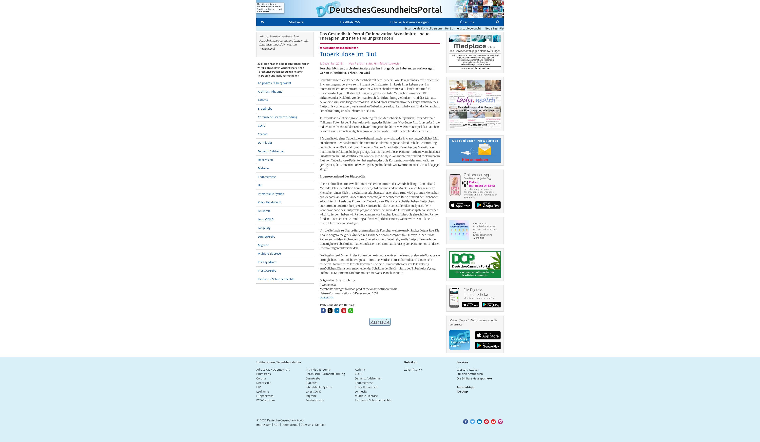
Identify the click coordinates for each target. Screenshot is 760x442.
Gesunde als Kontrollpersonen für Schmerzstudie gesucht (430, 28)
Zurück (380, 321)
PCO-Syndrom (267, 262)
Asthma (263, 100)
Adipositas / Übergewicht (274, 83)
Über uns (467, 22)
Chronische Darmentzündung (277, 117)
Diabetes (264, 168)
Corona (262, 134)
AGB (276, 425)
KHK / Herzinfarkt (269, 202)
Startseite (296, 22)
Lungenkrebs (266, 236)
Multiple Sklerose (269, 253)
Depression (265, 160)
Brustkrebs (265, 108)
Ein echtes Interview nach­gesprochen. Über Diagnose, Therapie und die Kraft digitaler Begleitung (480, 193)
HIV (260, 185)
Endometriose (267, 177)
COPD (261, 125)
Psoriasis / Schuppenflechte (276, 279)
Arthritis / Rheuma (270, 91)
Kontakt (320, 425)
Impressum (263, 425)
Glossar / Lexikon (468, 369)
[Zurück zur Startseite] (380, 9)
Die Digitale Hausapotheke (474, 378)
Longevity (264, 228)
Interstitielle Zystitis (271, 194)
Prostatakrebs (267, 270)
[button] (323, 310)
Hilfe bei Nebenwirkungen (409, 22)
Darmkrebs (265, 142)
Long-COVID (266, 219)
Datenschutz (290, 425)
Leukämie (264, 211)
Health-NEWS (350, 22)
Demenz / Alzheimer (271, 151)
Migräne (263, 245)
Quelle (324, 298)
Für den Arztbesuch (470, 374)
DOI (330, 298)
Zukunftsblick (413, 369)
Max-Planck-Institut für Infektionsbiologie (374, 63)
